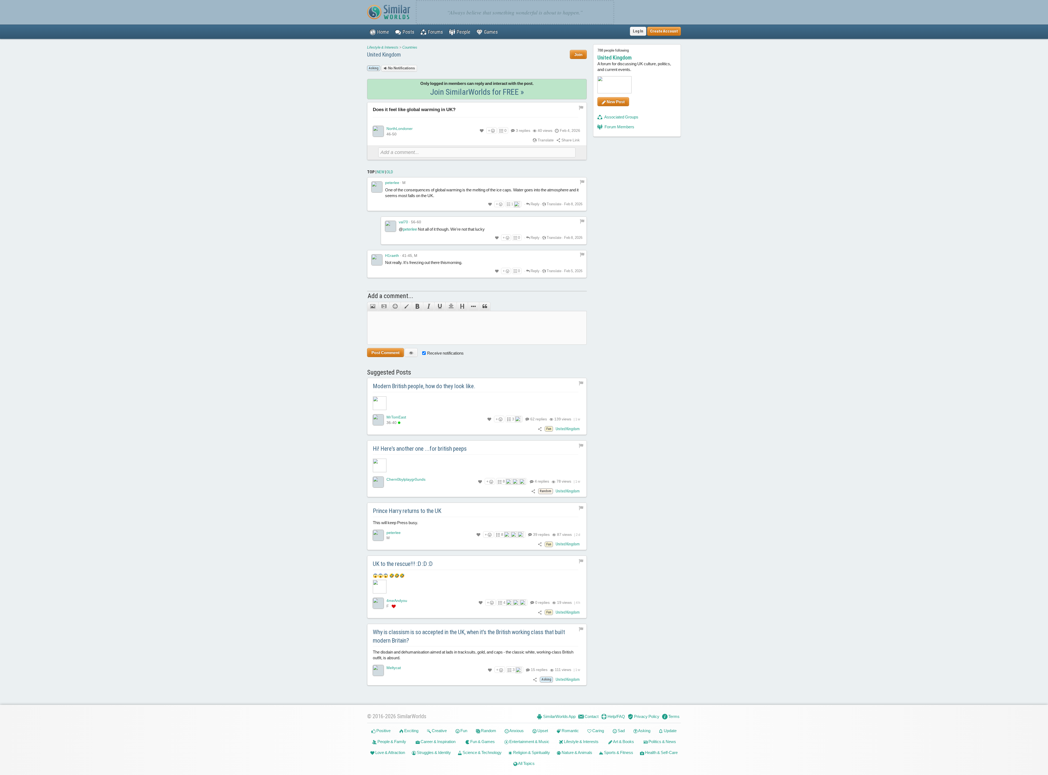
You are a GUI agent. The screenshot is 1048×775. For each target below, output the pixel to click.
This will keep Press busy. (395, 522)
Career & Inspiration (437, 741)
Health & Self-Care (661, 752)
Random (488, 730)
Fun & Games (482, 741)
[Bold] (417, 306)
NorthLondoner (399, 128)
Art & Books (623, 741)
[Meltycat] (378, 670)
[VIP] (394, 606)
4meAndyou (396, 600)
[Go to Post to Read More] (477, 403)
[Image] (372, 306)
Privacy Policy (646, 716)
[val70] (390, 226)
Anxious (516, 730)
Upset (542, 730)
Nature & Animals (576, 752)
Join (578, 54)
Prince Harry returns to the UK (407, 510)
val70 (403, 222)
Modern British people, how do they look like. (424, 386)
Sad (621, 730)
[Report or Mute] (581, 107)
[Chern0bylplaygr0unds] (378, 482)
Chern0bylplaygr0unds (405, 479)
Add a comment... (390, 296)
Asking (644, 730)
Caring (597, 730)
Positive (383, 730)
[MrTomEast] (378, 419)
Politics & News (662, 741)
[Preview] (411, 352)
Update (670, 730)
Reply (535, 204)
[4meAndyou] (378, 603)
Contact (591, 716)
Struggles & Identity (433, 752)
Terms (674, 716)
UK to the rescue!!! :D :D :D (403, 563)
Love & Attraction (389, 752)
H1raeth (392, 255)
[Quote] (484, 306)
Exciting (410, 730)
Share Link (570, 140)
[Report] (582, 182)
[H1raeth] (376, 259)
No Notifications (401, 68)
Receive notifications (445, 353)
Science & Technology (482, 752)
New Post (615, 101)
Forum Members (619, 126)
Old (389, 172)
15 (538, 669)
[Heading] (462, 306)
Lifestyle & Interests (382, 47)
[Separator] (473, 306)
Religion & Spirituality (531, 752)
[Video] (383, 306)
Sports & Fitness (618, 752)
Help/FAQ (616, 716)
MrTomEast (396, 417)
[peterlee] (376, 187)
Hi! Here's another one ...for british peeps (420, 448)
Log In (638, 31)
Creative (439, 730)
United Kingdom (384, 54)
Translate (545, 140)
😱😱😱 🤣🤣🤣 (389, 575)
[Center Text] (451, 306)
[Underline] (439, 306)
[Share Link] (540, 428)
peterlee (392, 182)
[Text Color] (406, 306)
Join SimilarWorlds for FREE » (477, 92)
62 (538, 419)
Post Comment (385, 352)
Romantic (570, 730)
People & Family (391, 741)
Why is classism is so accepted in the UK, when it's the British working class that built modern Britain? (469, 636)
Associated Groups (621, 117)
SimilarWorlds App (559, 716)
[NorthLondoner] (378, 131)
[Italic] (428, 306)
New (380, 172)
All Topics (526, 763)
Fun (463, 730)
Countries (409, 47)
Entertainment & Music (528, 741)
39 (541, 534)
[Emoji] (395, 306)
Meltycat (393, 668)
